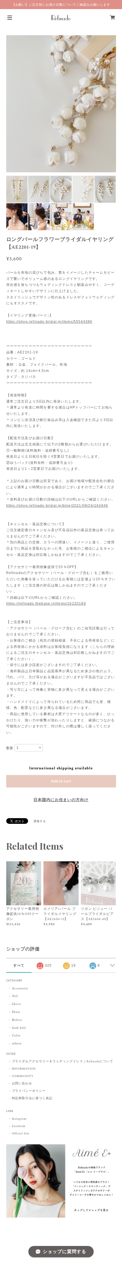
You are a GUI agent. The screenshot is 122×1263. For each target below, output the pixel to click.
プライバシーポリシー (29, 1091)
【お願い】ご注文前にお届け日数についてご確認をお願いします (61, 4)
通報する (39, 821)
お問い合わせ (22, 1084)
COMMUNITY (23, 1076)
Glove (16, 1004)
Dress (16, 1012)
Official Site (21, 1134)
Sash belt (19, 1028)
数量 (10, 748)
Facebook (19, 1126)
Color (16, 1035)
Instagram (19, 1119)
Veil (15, 996)
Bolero (17, 1020)
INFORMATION (24, 1069)
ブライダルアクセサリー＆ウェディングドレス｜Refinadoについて (62, 1061)
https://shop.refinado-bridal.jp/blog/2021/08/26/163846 (57, 506)
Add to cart (61, 781)
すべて (18, 965)
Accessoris (20, 988)
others (17, 1043)
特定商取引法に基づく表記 (32, 1098)
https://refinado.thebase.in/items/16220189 (46, 604)
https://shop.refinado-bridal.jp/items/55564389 (49, 322)
